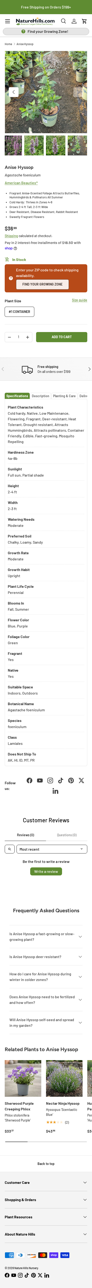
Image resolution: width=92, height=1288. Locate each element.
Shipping (11, 236)
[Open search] (10, 849)
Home (8, 44)
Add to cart (62, 337)
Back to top (46, 1164)
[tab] (17, 396)
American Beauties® (21, 182)
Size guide (79, 300)
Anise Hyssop (25, 44)
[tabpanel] (46, 582)
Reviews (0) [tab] (25, 835)
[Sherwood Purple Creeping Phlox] (23, 1078)
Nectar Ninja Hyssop (62, 1103)
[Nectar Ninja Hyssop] (64, 1078)
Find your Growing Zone (42, 284)
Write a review (46, 871)
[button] (84, 21)
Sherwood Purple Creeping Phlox (19, 1106)
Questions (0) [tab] (66, 835)
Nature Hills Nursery (26, 1268)
